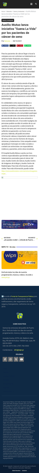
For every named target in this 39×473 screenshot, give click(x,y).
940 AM (6, 380)
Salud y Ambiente (18, 11)
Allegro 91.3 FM (8, 376)
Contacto (24, 470)
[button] (35, 4)
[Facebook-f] (5, 359)
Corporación (7, 391)
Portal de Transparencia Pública (22, 296)
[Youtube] (21, 359)
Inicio (3, 11)
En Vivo (6, 372)
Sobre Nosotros (16, 470)
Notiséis (9, 11)
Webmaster (28, 468)
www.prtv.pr (6, 277)
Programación (8, 384)
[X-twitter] (16, 359)
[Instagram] (10, 359)
